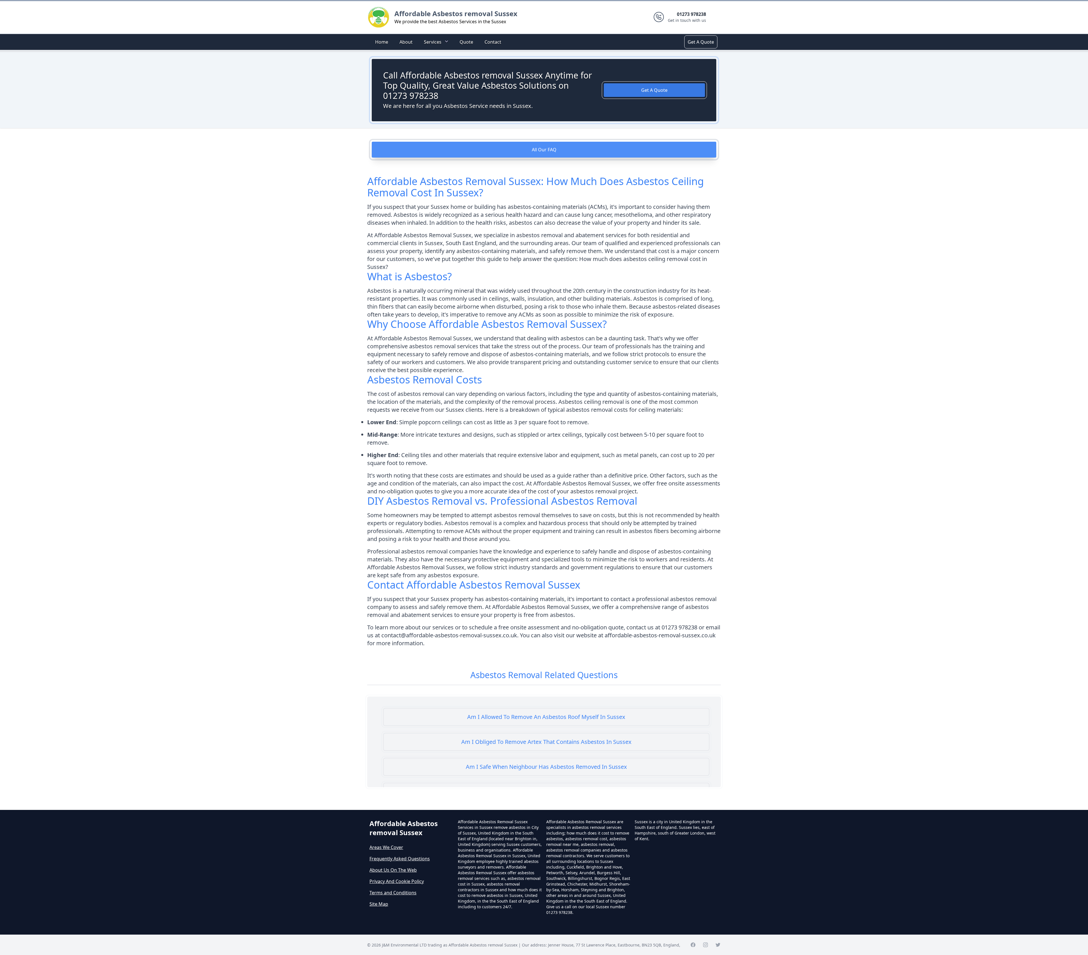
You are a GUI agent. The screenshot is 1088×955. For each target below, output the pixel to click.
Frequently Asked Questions (399, 859)
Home (381, 42)
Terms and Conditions (392, 893)
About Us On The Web (393, 870)
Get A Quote (701, 42)
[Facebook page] (693, 945)
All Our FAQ (544, 150)
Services (432, 42)
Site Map (378, 904)
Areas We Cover (386, 847)
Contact (492, 42)
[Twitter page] (718, 945)
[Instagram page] (705, 945)
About (406, 42)
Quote (466, 42)
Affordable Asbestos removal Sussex (455, 13)
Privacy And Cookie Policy (396, 881)
